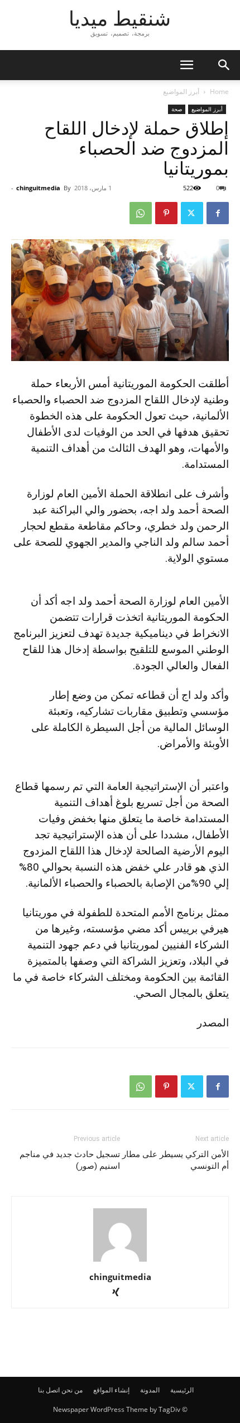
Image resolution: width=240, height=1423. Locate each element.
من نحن (72, 1390)
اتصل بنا (49, 1390)
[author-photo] (120, 1261)
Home (219, 91)
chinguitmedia (38, 188)
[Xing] (120, 1293)
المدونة (150, 1390)
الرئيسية (182, 1390)
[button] (224, 65)
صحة (176, 109)
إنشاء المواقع (111, 1390)
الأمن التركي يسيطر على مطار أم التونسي (175, 1160)
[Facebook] (218, 213)
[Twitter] (192, 213)
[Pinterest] (166, 213)
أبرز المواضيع (181, 91)
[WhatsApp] (140, 213)
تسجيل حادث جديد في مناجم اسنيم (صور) (70, 1160)
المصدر (213, 1022)
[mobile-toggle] (186, 65)
